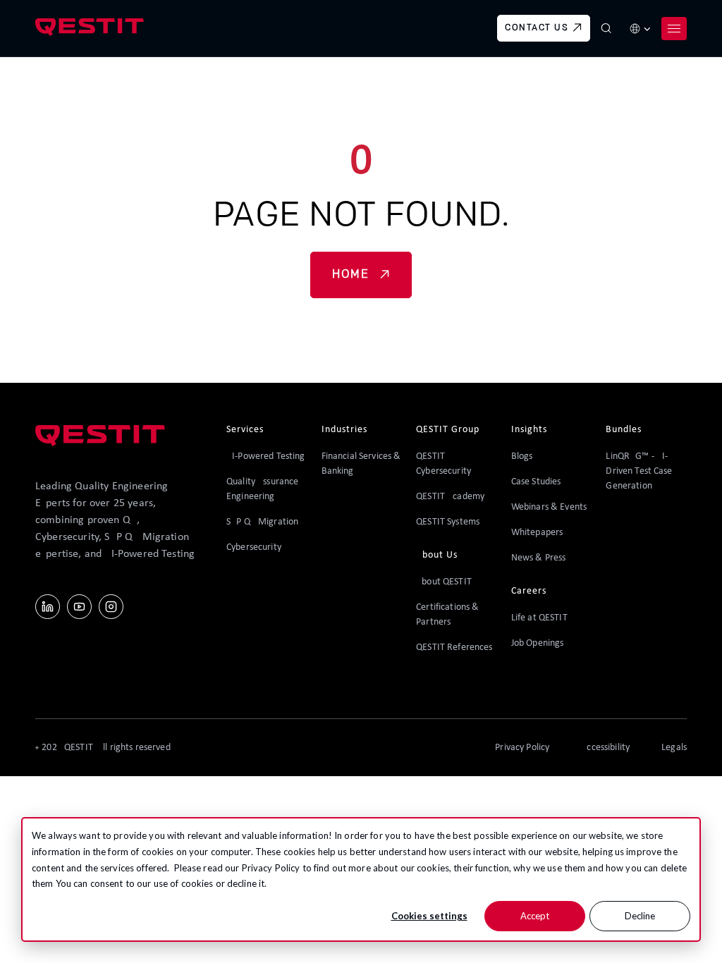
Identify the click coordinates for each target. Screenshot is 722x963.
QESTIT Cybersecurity (443, 464)
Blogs (522, 456)
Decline (640, 915)
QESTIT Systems (447, 522)
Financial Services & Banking (361, 464)
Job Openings (537, 643)
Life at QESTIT (539, 618)
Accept (534, 915)
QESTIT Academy (450, 496)
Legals (674, 747)
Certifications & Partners (447, 614)
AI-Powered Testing (265, 456)
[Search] (606, 28)
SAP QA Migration (262, 522)
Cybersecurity (253, 547)
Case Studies (536, 482)
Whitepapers (537, 532)
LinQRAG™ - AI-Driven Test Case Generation (639, 471)
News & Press (538, 558)
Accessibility (605, 747)
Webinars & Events (549, 507)
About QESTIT (444, 582)
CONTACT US (536, 28)
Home (350, 275)
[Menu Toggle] (674, 28)
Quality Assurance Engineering (262, 489)
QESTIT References (454, 647)
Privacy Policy (271, 867)
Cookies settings (429, 915)
